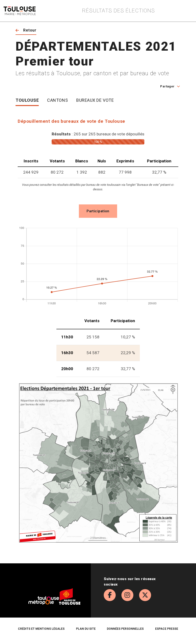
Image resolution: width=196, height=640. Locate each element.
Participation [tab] (98, 211)
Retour (29, 30)
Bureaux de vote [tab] (95, 100)
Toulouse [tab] (27, 100)
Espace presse (166, 628)
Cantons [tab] (57, 100)
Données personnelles (125, 628)
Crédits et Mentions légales (41, 628)
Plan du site (86, 628)
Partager (167, 86)
